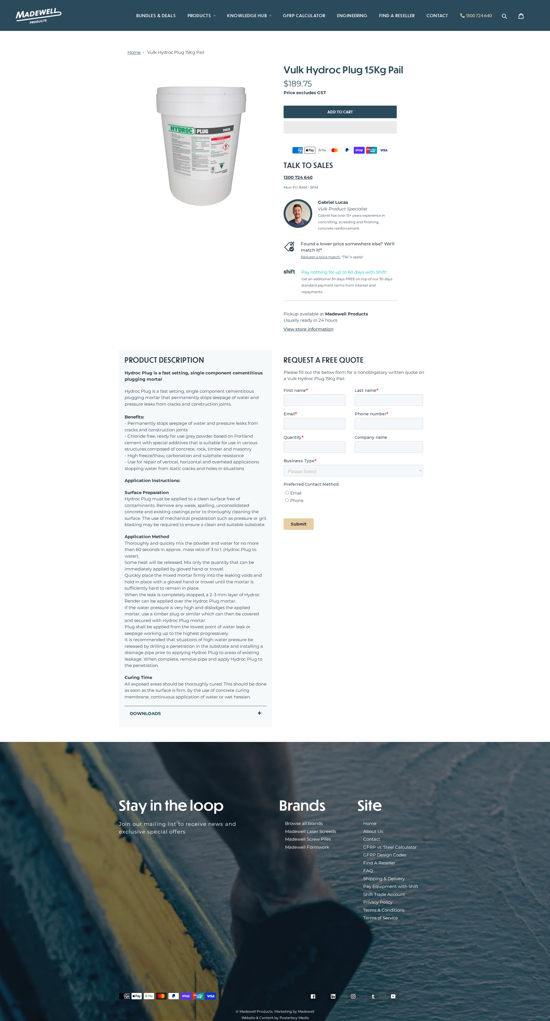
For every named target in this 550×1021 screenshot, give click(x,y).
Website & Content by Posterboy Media (275, 1018)
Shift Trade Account (384, 894)
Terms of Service (380, 918)
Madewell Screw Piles (308, 839)
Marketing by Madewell (294, 1011)
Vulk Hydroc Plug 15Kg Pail (175, 52)
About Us (373, 831)
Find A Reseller (379, 863)
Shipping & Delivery (384, 878)
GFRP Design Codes (384, 855)
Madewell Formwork (307, 847)
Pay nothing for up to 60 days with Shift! (344, 272)
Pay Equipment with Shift (390, 886)
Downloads (145, 713)
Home (134, 52)
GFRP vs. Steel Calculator (390, 847)
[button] (340, 127)
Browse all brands (304, 823)
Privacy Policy (377, 902)
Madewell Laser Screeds (310, 831)
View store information (308, 329)
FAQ (368, 870)
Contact (371, 839)
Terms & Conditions (383, 910)
